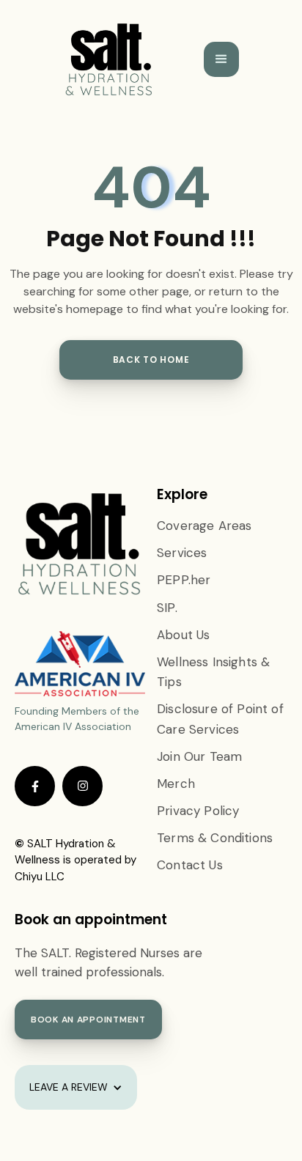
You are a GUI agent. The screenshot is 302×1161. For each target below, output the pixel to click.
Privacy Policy (198, 811)
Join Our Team (199, 756)
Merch (176, 783)
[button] (221, 59)
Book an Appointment (88, 1019)
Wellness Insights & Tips (213, 672)
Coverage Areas (204, 525)
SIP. (167, 608)
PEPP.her (183, 580)
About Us (183, 635)
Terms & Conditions (215, 838)
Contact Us (190, 865)
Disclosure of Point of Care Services (220, 719)
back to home (151, 359)
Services (182, 553)
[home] (109, 59)
